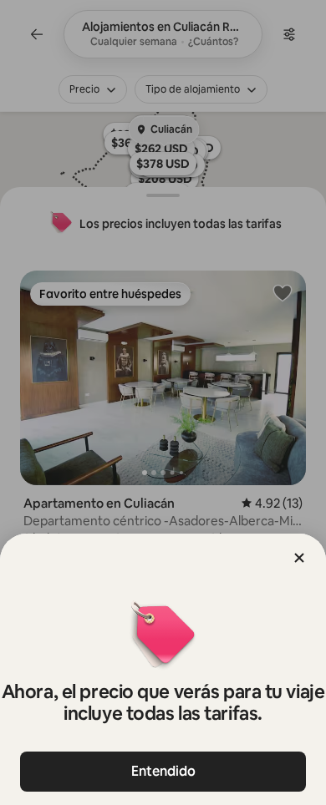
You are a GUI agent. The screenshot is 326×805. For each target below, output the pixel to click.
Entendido (163, 771)
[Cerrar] (299, 558)
